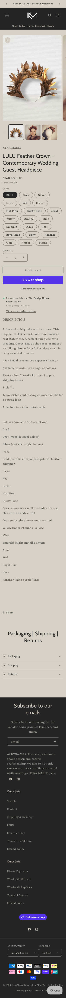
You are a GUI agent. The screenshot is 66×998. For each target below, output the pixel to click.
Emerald (11, 226)
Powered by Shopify (34, 985)
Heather (50, 234)
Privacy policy (24, 990)
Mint (46, 218)
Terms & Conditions (19, 841)
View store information (21, 311)
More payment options (33, 288)
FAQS (10, 825)
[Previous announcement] (6, 4)
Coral (54, 210)
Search (11, 801)
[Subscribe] (55, 741)
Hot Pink (12, 210)
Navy (32, 234)
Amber (26, 242)
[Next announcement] (59, 4)
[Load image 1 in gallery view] (16, 132)
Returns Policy (16, 833)
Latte (9, 203)
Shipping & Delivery (20, 817)
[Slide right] (62, 133)
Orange (29, 218)
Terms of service (44, 990)
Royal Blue (13, 234)
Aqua (29, 226)
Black (10, 195)
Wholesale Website (19, 879)
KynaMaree (17, 985)
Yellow (10, 218)
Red (25, 203)
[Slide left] (4, 133)
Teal (45, 226)
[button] (7, 15)
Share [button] (10, 612)
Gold (9, 242)
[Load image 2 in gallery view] (32, 132)
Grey (26, 195)
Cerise (40, 203)
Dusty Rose (34, 210)
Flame (43, 242)
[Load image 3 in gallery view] (49, 132)
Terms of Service (17, 895)
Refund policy (15, 848)
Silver (42, 195)
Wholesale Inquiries (19, 887)
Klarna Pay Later (17, 871)
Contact (12, 809)
